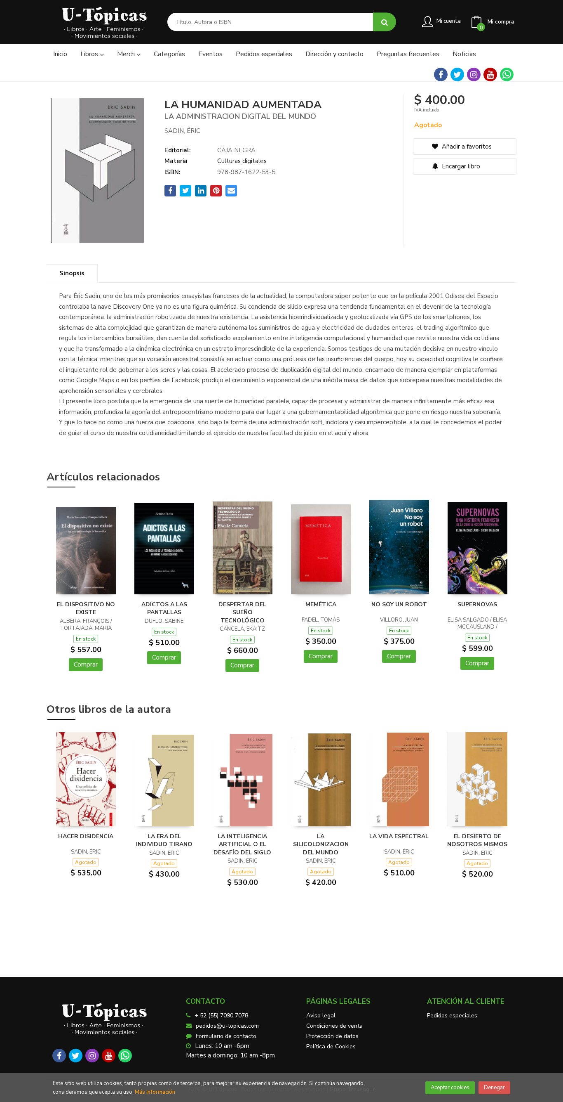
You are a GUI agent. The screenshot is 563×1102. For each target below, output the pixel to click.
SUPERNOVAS (477, 604)
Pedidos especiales (452, 1015)
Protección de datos (332, 1036)
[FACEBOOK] (441, 74)
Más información (155, 1092)
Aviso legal (320, 1015)
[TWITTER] (457, 74)
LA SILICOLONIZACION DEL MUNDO (321, 844)
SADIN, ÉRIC (182, 131)
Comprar (86, 664)
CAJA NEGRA (236, 150)
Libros (90, 54)
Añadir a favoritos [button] (466, 146)
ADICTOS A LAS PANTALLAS (164, 609)
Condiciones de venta (334, 1026)
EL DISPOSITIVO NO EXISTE (86, 609)
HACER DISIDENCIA (85, 836)
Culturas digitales (242, 161)
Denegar (494, 1087)
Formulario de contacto (226, 1036)
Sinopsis (71, 273)
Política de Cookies (331, 1046)
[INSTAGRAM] (474, 74)
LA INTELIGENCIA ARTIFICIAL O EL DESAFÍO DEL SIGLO (242, 844)
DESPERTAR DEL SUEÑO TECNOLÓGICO (242, 612)
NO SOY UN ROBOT (399, 604)
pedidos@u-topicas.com (227, 1026)
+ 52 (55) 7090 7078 (221, 1015)
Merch (126, 54)
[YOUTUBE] (490, 74)
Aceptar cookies (450, 1087)
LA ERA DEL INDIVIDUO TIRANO (164, 840)
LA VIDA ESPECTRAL (399, 836)
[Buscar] (384, 22)
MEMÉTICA (320, 604)
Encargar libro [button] (460, 166)
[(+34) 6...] (507, 74)
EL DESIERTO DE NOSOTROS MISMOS (477, 840)
